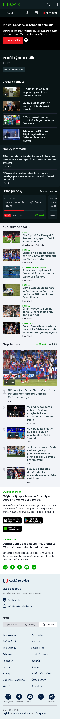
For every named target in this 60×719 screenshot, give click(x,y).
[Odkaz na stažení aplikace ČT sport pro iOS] (12, 520)
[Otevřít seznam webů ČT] (56, 4)
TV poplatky (9, 647)
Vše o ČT (7, 686)
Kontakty (36, 686)
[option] (12, 624)
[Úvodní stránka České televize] (16, 581)
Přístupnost (40, 713)
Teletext (7, 654)
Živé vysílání (9, 641)
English (6, 713)
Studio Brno (37, 647)
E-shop (6, 673)
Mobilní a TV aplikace (14, 679)
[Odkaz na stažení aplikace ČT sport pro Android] (33, 520)
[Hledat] (48, 4)
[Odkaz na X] (19, 567)
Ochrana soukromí (22, 713)
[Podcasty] (27, 13)
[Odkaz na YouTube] (26, 567)
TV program (9, 635)
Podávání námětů (41, 673)
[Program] (36, 13)
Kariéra (35, 667)
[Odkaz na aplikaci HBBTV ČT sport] (12, 529)
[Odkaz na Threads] (34, 567)
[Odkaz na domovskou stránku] (16, 4)
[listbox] (30, 624)
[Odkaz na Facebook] (12, 567)
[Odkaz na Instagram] (5, 567)
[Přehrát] (5, 95)
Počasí (6, 667)
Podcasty (8, 660)
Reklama (36, 641)
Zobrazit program (48, 191)
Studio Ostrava (39, 654)
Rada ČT (35, 660)
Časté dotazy (38, 679)
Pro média (37, 635)
